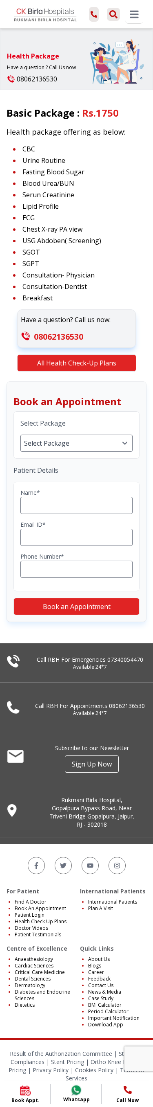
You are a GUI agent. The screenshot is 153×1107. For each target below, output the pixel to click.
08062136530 (58, 336)
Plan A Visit (100, 908)
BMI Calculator (105, 1004)
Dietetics (25, 1004)
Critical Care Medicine (40, 972)
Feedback (99, 978)
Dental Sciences (33, 978)
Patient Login (29, 914)
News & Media (104, 991)
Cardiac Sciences (34, 965)
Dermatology (30, 985)
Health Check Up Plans (41, 921)
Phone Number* (42, 556)
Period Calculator (108, 1011)
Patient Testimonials (38, 934)
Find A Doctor (31, 901)
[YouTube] (90, 865)
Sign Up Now (92, 764)
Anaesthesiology (34, 959)
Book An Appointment (40, 908)
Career (96, 972)
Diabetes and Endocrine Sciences (42, 995)
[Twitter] (63, 865)
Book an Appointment (77, 606)
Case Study (100, 998)
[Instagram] (117, 865)
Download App (105, 1024)
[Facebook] (36, 865)
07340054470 (125, 659)
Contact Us (100, 985)
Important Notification (114, 1018)
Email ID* (33, 524)
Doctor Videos (31, 927)
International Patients (112, 901)
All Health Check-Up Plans (76, 362)
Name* (30, 492)
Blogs (94, 965)
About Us (99, 959)
